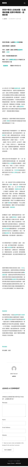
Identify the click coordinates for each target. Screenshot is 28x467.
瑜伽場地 (20, 50)
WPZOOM (18, 463)
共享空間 (17, 170)
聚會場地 (4, 346)
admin (5, 19)
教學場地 (14, 217)
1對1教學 (19, 187)
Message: (4, 402)
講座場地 (7, 233)
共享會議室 (6, 228)
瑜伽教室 (5, 65)
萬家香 (4, 3)
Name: (4, 419)
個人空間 (16, 42)
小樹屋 (7, 52)
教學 (3, 135)
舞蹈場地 (12, 207)
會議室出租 (12, 59)
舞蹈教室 (4, 311)
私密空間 (9, 247)
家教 (10, 184)
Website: (4, 435)
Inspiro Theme (10, 463)
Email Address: (6, 427)
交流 (22, 268)
